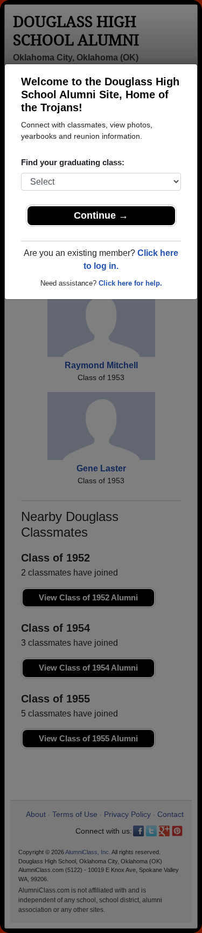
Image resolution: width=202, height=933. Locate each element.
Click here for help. (130, 283)
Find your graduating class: (72, 162)
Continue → (101, 215)
